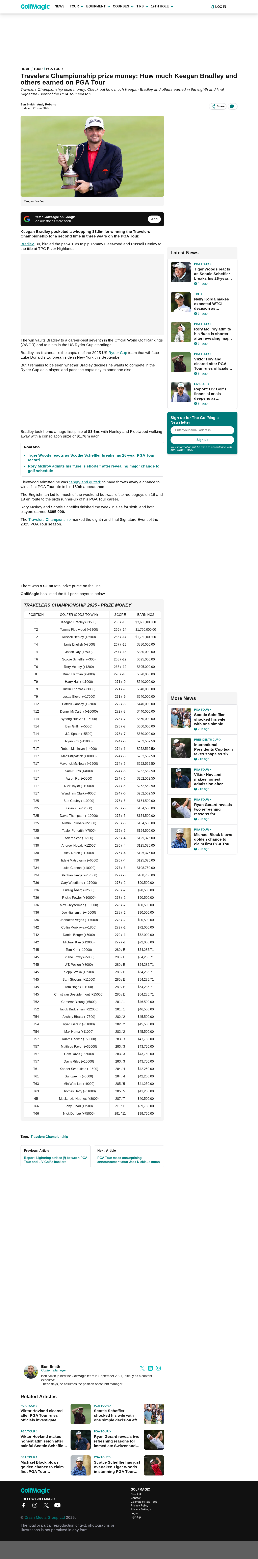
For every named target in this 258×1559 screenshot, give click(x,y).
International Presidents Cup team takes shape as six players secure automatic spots (213, 749)
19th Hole (160, 6)
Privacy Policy (184, 449)
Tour (74, 6)
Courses (121, 6)
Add (154, 219)
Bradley (27, 244)
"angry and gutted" (85, 482)
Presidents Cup (206, 739)
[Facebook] (25, 1506)
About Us (136, 1494)
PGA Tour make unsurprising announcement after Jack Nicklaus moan (128, 1160)
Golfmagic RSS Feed (144, 1501)
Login (134, 1513)
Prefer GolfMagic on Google (54, 217)
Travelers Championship (49, 519)
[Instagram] (36, 1506)
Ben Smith (28, 104)
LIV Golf (200, 384)
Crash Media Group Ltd (44, 1517)
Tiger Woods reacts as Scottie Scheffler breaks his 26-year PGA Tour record (212, 274)
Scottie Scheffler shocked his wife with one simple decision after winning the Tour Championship (117, 1415)
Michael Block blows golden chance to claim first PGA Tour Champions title (42, 1467)
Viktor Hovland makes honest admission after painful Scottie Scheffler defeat (43, 1441)
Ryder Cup (117, 353)
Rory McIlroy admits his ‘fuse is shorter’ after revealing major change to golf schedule (213, 334)
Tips (140, 6)
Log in (220, 6)
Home (25, 69)
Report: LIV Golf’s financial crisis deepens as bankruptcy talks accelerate (210, 394)
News (59, 6)
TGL (197, 294)
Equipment (96, 6)
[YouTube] (58, 1506)
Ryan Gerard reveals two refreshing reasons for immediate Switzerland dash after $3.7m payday (116, 1441)
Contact (135, 1497)
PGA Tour (54, 69)
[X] (47, 1506)
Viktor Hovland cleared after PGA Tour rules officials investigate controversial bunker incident (42, 1415)
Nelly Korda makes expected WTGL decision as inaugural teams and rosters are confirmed (214, 304)
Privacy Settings (141, 1509)
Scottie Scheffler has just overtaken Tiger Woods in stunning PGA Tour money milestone (117, 1467)
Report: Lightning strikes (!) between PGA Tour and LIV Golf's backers (55, 1160)
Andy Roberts (46, 104)
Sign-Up (136, 1517)
